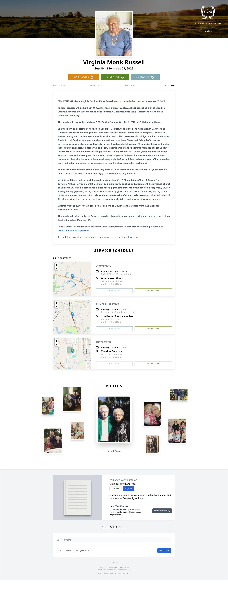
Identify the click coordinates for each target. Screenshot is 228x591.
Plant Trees (153, 290)
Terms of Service (120, 569)
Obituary (59, 85)
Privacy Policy (107, 569)
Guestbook (167, 85)
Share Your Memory (162, 511)
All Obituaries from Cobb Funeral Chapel (208, 23)
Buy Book (128, 488)
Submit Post (164, 550)
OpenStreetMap (116, 573)
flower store (134, 237)
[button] (72, 276)
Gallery (130, 85)
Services (95, 85)
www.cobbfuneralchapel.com (73, 230)
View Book (115, 488)
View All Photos (114, 451)
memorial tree (92, 237)
